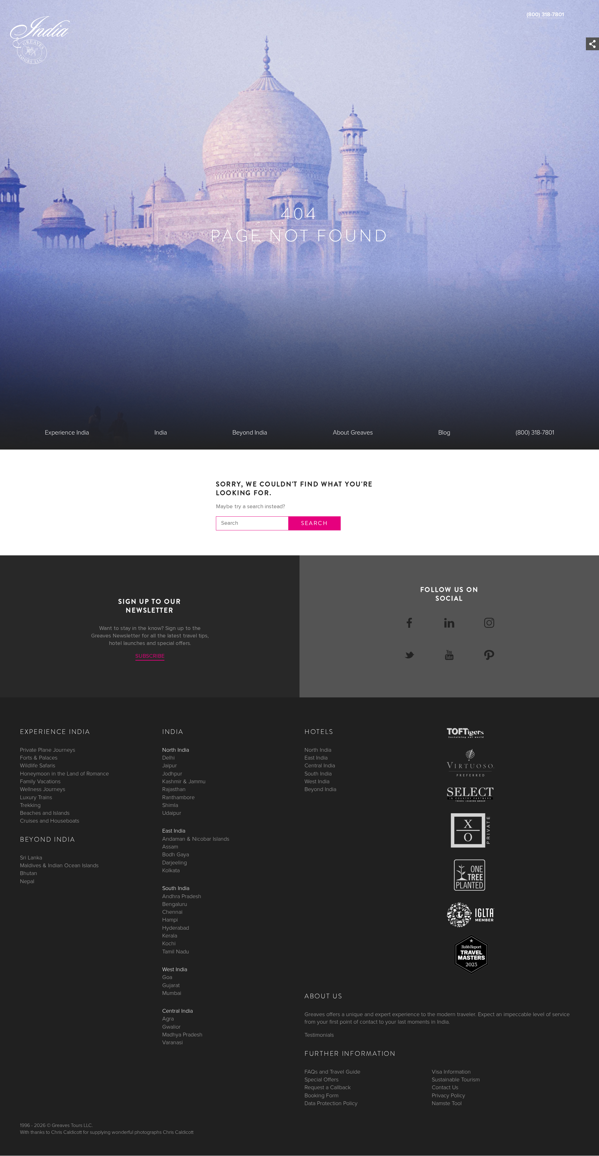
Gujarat (171, 985)
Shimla (170, 805)
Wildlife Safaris (37, 765)
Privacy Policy (448, 1095)
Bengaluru (174, 904)
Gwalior (171, 1026)
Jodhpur (172, 773)
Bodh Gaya (175, 854)
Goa (167, 977)
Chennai (172, 911)
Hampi (170, 920)
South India (175, 888)
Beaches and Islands (45, 812)
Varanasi (172, 1042)
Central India (177, 1010)
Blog (444, 432)
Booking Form (321, 1095)
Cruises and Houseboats (49, 821)
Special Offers (321, 1079)
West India (174, 969)
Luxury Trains (36, 797)
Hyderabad (175, 927)
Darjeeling (174, 862)
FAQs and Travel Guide (332, 1071)
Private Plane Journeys (47, 749)
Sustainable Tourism (456, 1079)
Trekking (30, 805)
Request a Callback (327, 1087)
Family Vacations (40, 781)
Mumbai (171, 993)
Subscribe (149, 656)
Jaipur (169, 765)
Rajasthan (174, 789)
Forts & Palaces (38, 757)
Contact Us (445, 1087)
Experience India (67, 432)
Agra (168, 1019)
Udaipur (171, 812)
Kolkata (171, 870)
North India (175, 749)
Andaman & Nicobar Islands (195, 838)
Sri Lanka (31, 857)
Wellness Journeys (42, 789)
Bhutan (28, 873)
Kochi (169, 943)
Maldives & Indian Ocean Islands (59, 865)
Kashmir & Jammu (184, 781)
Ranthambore (178, 797)
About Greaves (353, 432)
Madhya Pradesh (182, 1034)
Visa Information (451, 1071)
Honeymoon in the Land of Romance (64, 773)
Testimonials (319, 1035)
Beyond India (249, 432)
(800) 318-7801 (545, 14)
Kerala (169, 935)
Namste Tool (447, 1103)
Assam (170, 846)
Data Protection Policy (331, 1103)
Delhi (168, 757)
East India (173, 831)
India (160, 432)
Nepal (27, 881)
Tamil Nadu (175, 951)
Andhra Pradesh (181, 896)
